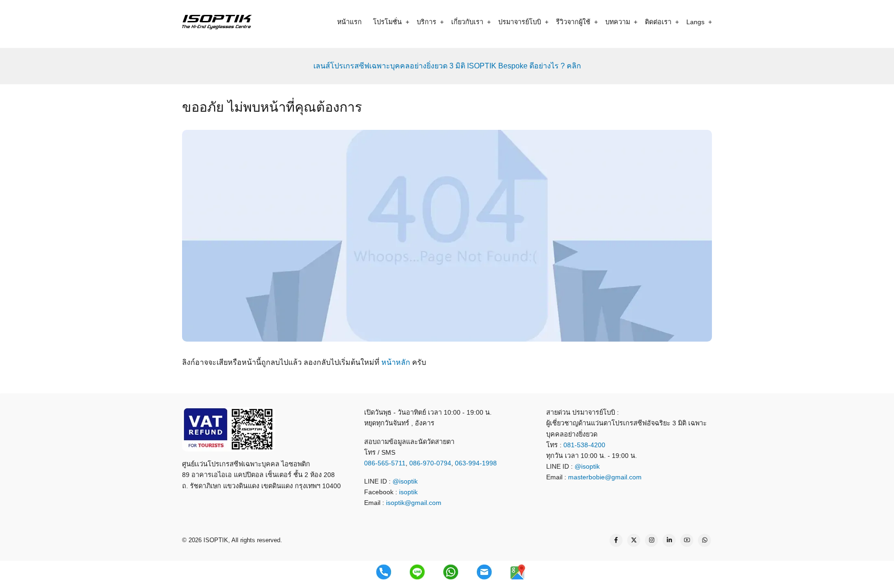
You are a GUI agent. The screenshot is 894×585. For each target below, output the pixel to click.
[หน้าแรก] (217, 22)
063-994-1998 (476, 463)
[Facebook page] (616, 540)
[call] (383, 572)
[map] (517, 572)
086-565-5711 (385, 463)
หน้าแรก (349, 22)
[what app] (450, 572)
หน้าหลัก (395, 362)
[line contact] (417, 572)
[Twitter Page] (633, 540)
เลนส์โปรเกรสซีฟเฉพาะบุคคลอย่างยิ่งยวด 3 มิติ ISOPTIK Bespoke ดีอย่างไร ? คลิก (447, 66)
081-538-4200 (583, 445)
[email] (484, 572)
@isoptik (405, 481)
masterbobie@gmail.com (605, 477)
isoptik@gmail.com (413, 502)
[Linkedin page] (669, 540)
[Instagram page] (651, 540)
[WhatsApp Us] (704, 540)
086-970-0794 (430, 463)
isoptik (408, 492)
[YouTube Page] (686, 540)
